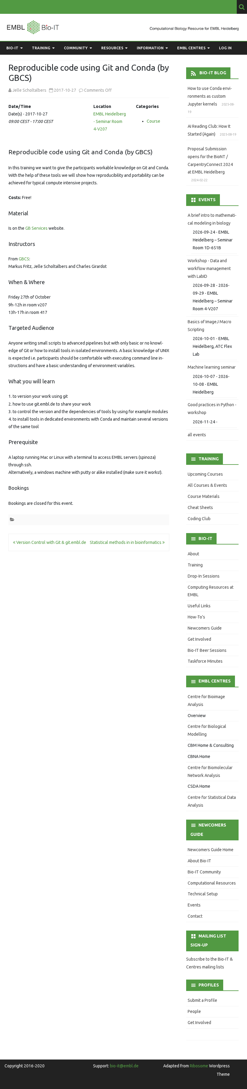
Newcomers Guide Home (210, 849)
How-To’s (196, 617)
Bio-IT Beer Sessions (207, 650)
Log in (225, 48)
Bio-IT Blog (212, 72)
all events (197, 434)
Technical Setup (203, 893)
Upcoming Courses (205, 474)
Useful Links (199, 605)
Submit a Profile (202, 1000)
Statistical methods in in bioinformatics (126, 542)
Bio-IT (12, 48)
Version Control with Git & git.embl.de (50, 542)
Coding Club (199, 518)
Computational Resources (212, 883)
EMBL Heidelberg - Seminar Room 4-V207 (109, 121)
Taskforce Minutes (205, 661)
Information (150, 48)
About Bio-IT (199, 860)
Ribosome (199, 1065)
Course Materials (204, 496)
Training (41, 48)
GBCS (24, 258)
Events (194, 905)
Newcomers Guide (205, 628)
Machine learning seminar (212, 367)
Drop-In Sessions (204, 576)
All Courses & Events (207, 485)
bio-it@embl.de (124, 1065)
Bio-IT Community (204, 872)
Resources (112, 48)
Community (76, 48)
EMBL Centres (191, 48)
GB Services (36, 228)
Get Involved (199, 639)
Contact (195, 916)
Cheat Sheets (200, 507)
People (194, 1011)
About (193, 553)
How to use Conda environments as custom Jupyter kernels (210, 96)
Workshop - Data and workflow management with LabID (209, 268)
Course (153, 121)
